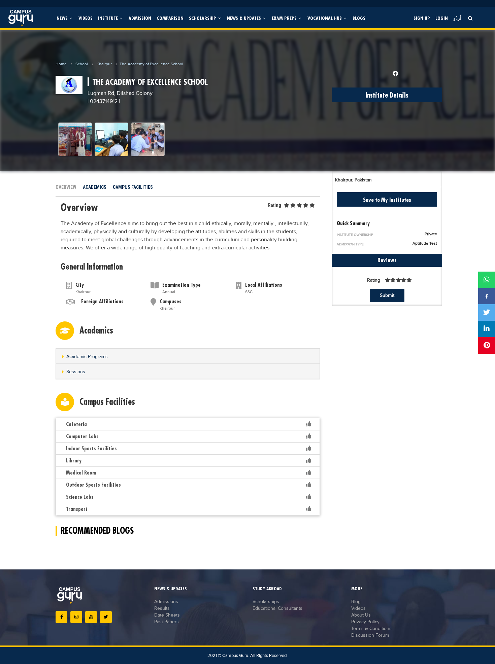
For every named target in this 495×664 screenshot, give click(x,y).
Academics (94, 187)
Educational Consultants (277, 608)
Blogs (359, 18)
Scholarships (266, 601)
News (63, 18)
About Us (361, 615)
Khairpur (104, 64)
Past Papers (166, 622)
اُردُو (457, 18)
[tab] (188, 356)
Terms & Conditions (371, 628)
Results (162, 608)
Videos (85, 18)
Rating (274, 205)
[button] (188, 356)
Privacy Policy (365, 622)
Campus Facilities (133, 187)
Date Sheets (167, 615)
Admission (140, 18)
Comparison (170, 18)
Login (441, 18)
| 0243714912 (103, 101)
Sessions (75, 372)
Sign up (422, 18)
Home (61, 64)
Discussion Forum (370, 635)
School (81, 64)
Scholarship (203, 18)
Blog (356, 601)
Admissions (166, 601)
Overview (66, 187)
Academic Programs (87, 356)
